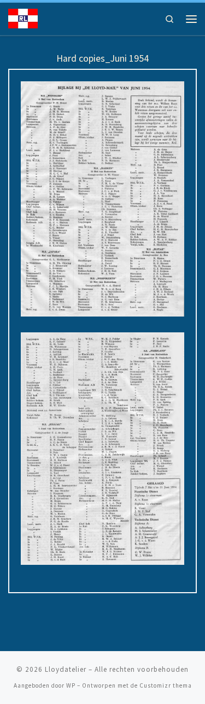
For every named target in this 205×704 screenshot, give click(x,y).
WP (70, 685)
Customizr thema (165, 685)
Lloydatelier (65, 669)
